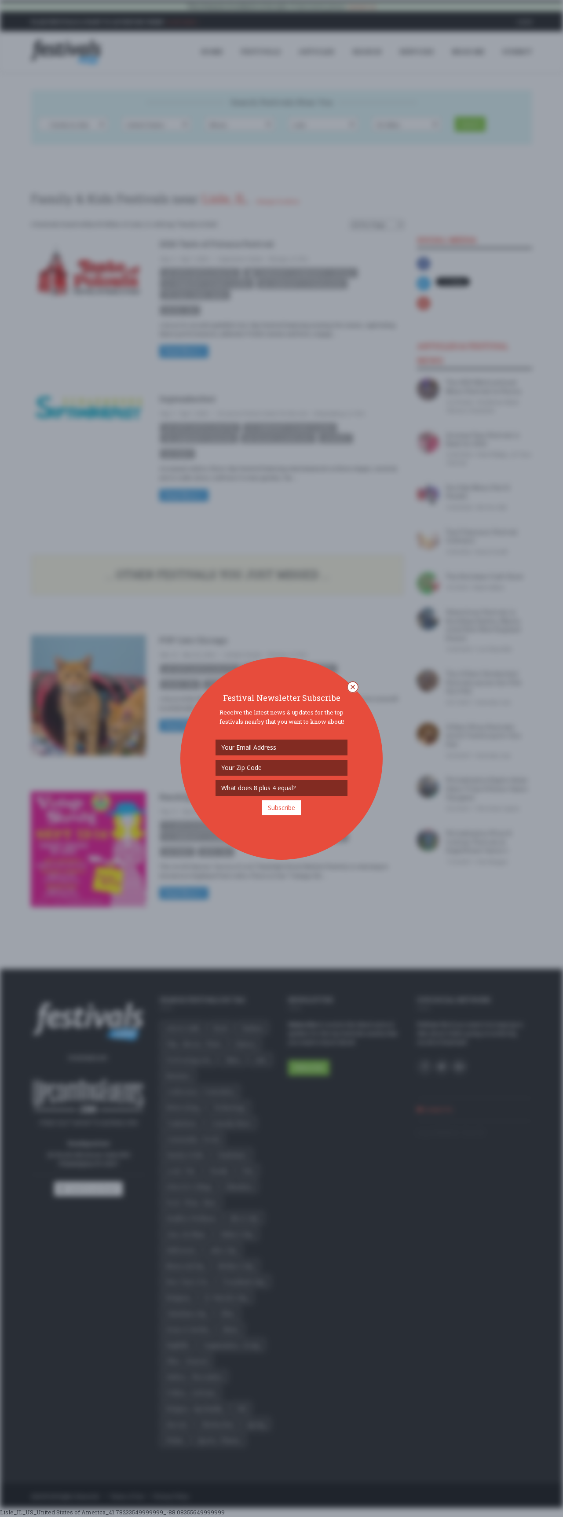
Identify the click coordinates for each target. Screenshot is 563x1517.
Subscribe (281, 807)
